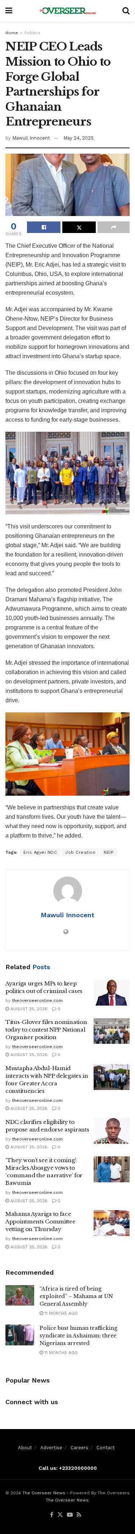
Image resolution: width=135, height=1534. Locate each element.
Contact (105, 1447)
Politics (32, 32)
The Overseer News (43, 1492)
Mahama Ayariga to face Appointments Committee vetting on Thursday (40, 1221)
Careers (79, 1447)
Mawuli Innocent (31, 138)
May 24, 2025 (78, 138)
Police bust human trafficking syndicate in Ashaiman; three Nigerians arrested (78, 1335)
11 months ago (60, 1313)
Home (11, 32)
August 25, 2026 (28, 1008)
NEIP (108, 852)
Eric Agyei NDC (40, 852)
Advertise (51, 1447)
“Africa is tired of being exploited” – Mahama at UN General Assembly (76, 1296)
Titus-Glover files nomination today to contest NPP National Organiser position (46, 1030)
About (25, 1447)
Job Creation (80, 852)
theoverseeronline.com (37, 1000)
